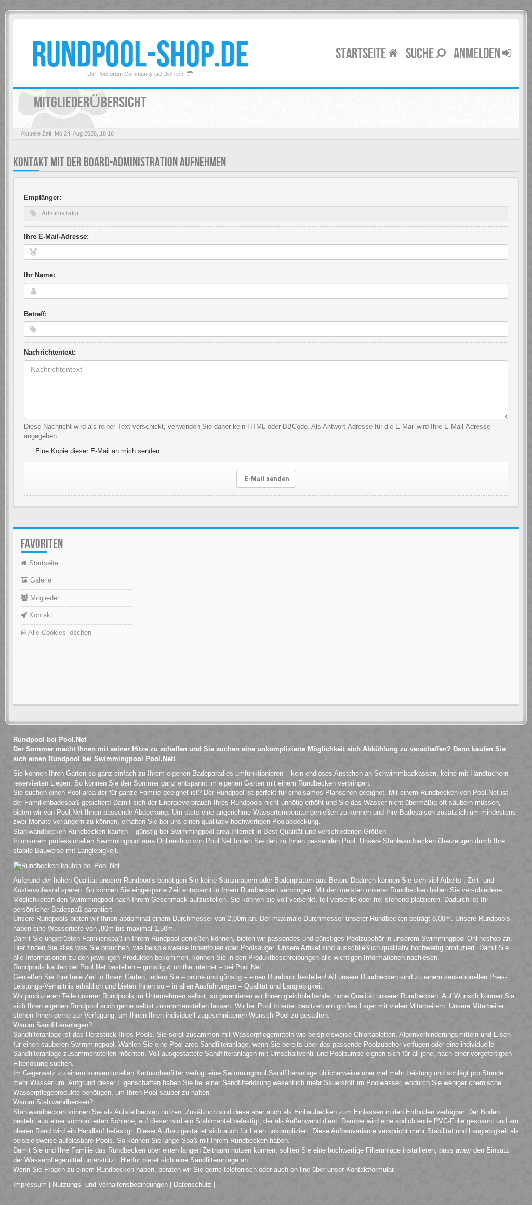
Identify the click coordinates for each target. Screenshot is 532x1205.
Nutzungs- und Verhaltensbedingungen (110, 1184)
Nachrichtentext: (50, 352)
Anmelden (478, 53)
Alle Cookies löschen (58, 633)
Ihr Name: (39, 275)
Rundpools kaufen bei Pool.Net (59, 967)
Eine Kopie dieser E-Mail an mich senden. (98, 451)
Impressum (30, 1184)
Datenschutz (192, 1184)
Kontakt (39, 615)
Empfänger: (42, 197)
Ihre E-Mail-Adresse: (56, 236)
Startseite (362, 53)
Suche (421, 53)
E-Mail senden (266, 479)
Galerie (39, 580)
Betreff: (35, 314)
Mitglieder (43, 598)
